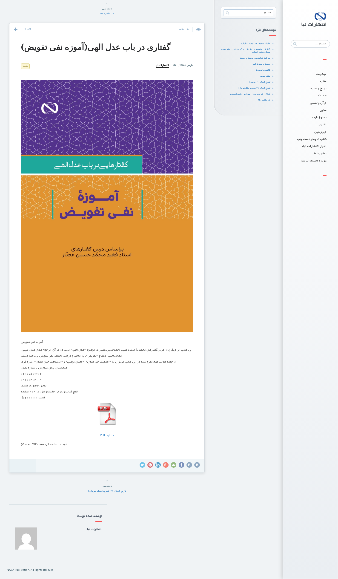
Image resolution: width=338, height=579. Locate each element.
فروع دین (320, 132)
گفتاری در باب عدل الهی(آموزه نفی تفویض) (249, 94)
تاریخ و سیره (318, 88)
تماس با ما (320, 153)
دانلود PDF (107, 435)
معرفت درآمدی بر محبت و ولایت (255, 58)
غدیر (323, 110)
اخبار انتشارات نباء (314, 146)
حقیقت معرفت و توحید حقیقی (255, 43)
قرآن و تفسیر (318, 103)
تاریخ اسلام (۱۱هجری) (259, 82)
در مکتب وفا (264, 100)
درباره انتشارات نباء (314, 160)
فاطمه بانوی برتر (262, 70)
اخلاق (323, 124)
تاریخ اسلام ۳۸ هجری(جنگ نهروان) (254, 88)
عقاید (323, 81)
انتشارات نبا (162, 65)
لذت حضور (265, 76)
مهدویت (321, 74)
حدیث (322, 95)
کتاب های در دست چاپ (312, 139)
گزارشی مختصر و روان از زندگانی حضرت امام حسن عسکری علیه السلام (245, 50)
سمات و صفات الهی (261, 64)
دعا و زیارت (319, 117)
